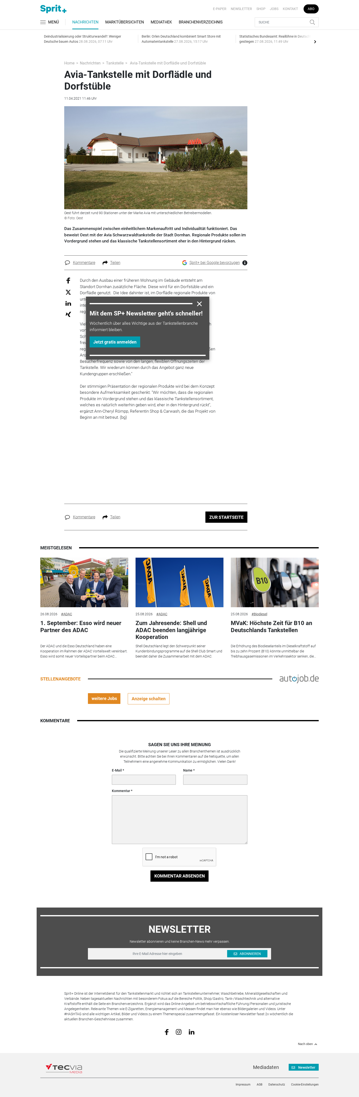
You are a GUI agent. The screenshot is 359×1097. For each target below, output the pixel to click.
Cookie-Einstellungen (305, 1084)
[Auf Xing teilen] (68, 314)
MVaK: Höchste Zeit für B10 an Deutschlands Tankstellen (271, 627)
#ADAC (66, 614)
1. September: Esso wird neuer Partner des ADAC (80, 627)
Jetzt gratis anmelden (115, 342)
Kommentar (121, 791)
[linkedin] (191, 1032)
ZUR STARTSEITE (226, 517)
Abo (311, 9)
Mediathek (161, 22)
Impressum (243, 1084)
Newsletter (241, 9)
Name (187, 770)
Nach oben (305, 1044)
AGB (259, 1084)
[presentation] (315, 41)
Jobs (274, 9)
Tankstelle (115, 63)
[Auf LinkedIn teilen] (68, 303)
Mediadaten (266, 1067)
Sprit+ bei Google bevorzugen (215, 262)
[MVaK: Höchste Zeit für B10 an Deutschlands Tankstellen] (275, 582)
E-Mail (117, 770)
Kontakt (290, 9)
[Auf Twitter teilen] (68, 292)
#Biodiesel (259, 614)
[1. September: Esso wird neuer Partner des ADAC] (84, 582)
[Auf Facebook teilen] (68, 280)
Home (69, 63)
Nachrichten (85, 22)
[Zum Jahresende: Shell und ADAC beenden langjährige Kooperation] (179, 582)
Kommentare (84, 262)
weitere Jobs (104, 698)
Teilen (115, 262)
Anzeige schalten (149, 698)
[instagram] (178, 1032)
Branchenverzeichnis (201, 22)
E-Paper (219, 9)
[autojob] (299, 678)
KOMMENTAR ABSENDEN (179, 875)
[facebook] (167, 1032)
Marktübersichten (124, 22)
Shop (260, 9)
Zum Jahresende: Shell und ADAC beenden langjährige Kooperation (171, 630)
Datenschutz (276, 1084)
